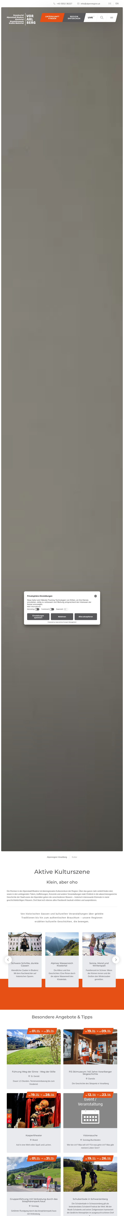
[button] (74, 17)
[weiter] (115, 959)
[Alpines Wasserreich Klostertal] (62, 944)
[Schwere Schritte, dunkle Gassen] (25, 944)
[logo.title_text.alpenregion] (21, 19)
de (109, 4)
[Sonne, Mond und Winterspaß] (99, 944)
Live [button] (90, 17)
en (117, 4)
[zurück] (8, 959)
